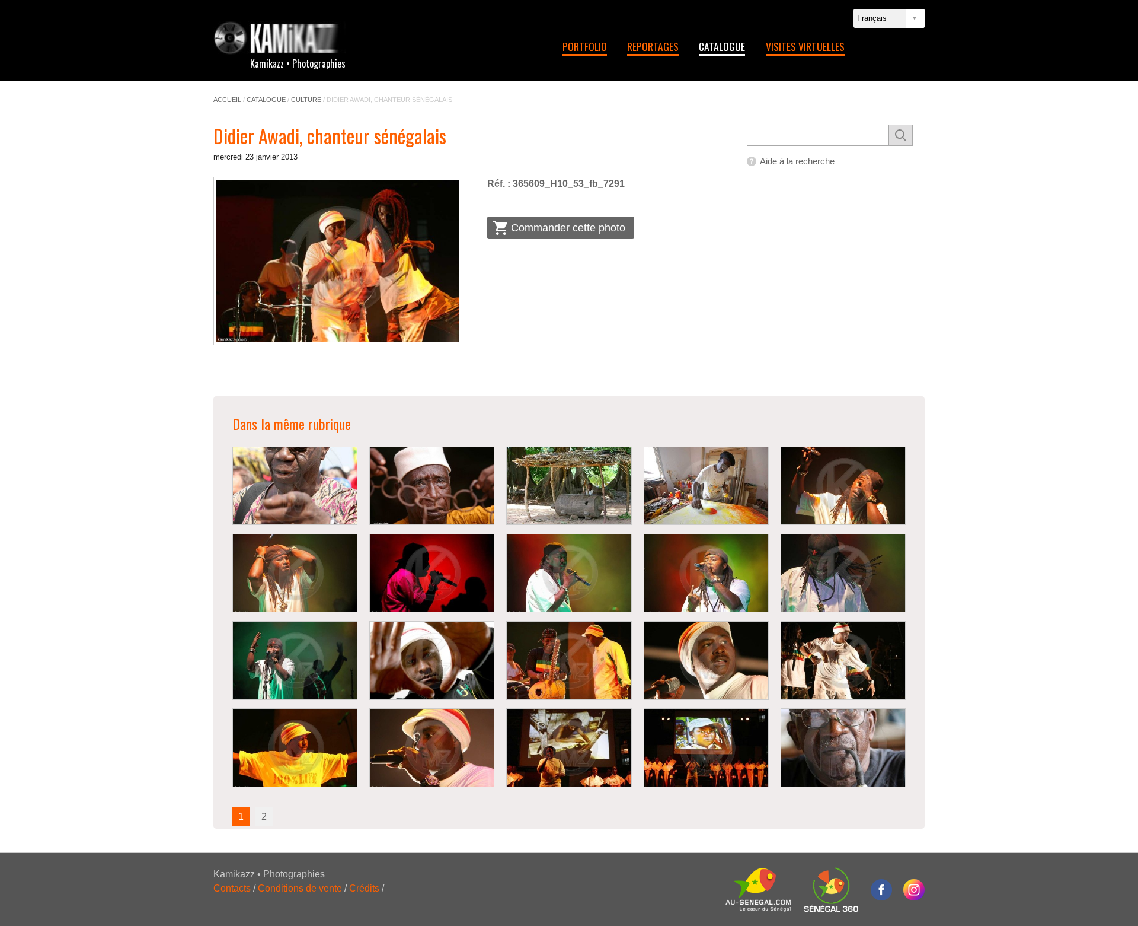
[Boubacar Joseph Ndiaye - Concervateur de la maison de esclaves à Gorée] (431, 486)
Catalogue (722, 46)
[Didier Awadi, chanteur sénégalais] (337, 261)
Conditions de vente (300, 888)
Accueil (227, 99)
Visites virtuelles (805, 46)
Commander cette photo (568, 228)
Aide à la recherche (797, 161)
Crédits (364, 888)
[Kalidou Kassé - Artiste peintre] (706, 486)
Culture (306, 99)
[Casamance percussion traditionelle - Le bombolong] (568, 486)
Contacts (232, 888)
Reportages (653, 46)
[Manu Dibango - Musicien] (294, 486)
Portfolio (584, 46)
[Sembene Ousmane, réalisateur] (843, 747)
